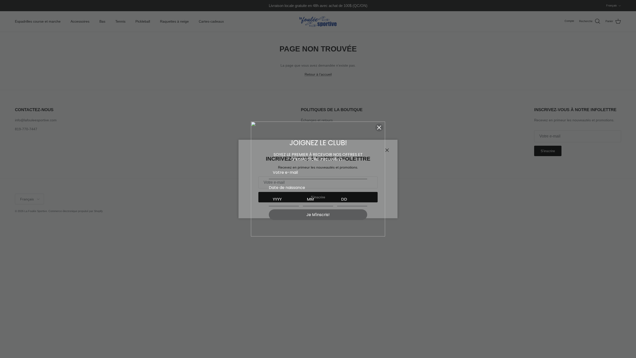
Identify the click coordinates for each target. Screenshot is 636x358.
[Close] (379, 128)
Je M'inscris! (318, 215)
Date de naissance (287, 187)
